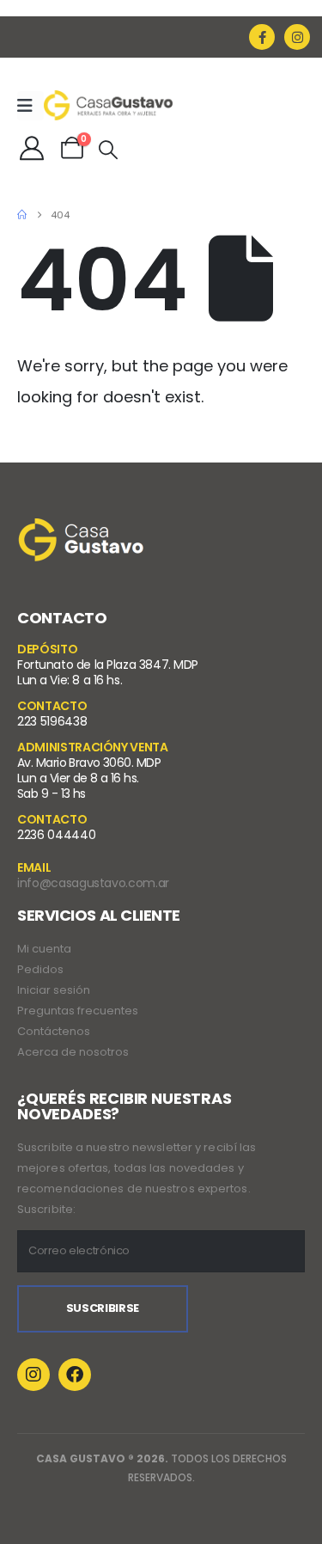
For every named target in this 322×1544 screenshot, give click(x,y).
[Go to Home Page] (22, 215)
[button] (108, 150)
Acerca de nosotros (73, 1052)
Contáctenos (53, 1031)
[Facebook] (262, 37)
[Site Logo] (108, 104)
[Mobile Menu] (30, 105)
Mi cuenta (44, 948)
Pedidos (40, 969)
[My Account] (31, 148)
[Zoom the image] (81, 529)
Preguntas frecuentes (77, 1010)
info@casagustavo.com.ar (93, 882)
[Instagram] (297, 37)
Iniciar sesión (53, 990)
